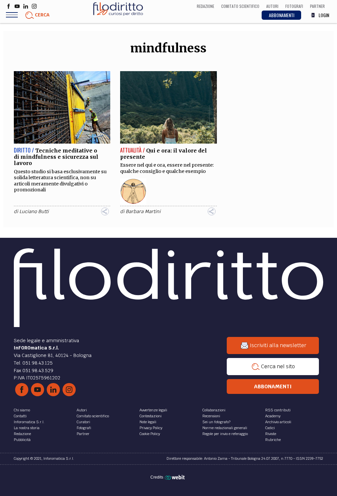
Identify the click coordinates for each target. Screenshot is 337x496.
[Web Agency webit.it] (175, 477)
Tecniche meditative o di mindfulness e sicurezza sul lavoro (56, 156)
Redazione (22, 433)
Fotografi (84, 428)
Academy (272, 416)
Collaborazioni (213, 410)
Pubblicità (22, 439)
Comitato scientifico (93, 416)
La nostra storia (26, 428)
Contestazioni (151, 416)
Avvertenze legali (153, 410)
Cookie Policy (150, 433)
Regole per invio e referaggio (225, 433)
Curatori (83, 422)
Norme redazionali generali (224, 428)
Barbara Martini (143, 211)
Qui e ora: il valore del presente (163, 153)
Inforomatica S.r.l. (29, 422)
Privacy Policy (151, 428)
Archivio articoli (278, 422)
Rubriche (273, 439)
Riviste (270, 433)
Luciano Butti (34, 211)
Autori (82, 410)
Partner (83, 433)
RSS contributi (278, 410)
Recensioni (211, 416)
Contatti (20, 416)
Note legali (148, 422)
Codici (270, 428)
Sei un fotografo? (216, 422)
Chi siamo (22, 410)
